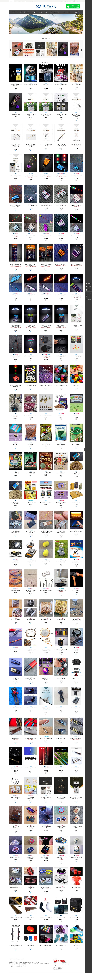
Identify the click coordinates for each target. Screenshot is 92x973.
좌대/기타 (70, 12)
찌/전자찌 (34, 12)
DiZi (25, 966)
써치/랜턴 (19, 12)
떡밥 (14, 12)
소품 (50, 12)
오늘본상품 (89, 299)
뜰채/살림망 (26, 12)
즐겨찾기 (89, 283)
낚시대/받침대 (57, 12)
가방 (64, 12)
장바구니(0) (89, 286)
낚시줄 (40, 12)
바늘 (46, 12)
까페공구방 (77, 12)
